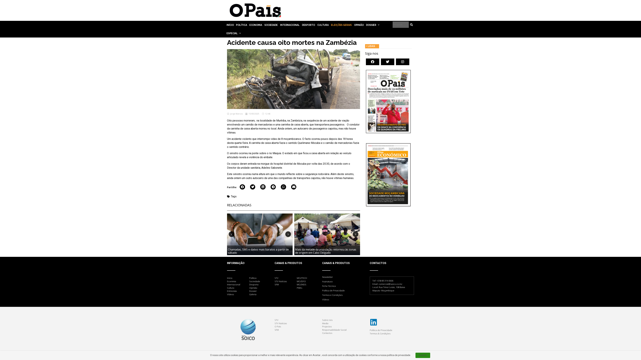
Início (230, 25)
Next (288, 234)
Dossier (371, 25)
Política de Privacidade (333, 290)
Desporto (308, 25)
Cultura (323, 25)
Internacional (290, 25)
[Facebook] (372, 61)
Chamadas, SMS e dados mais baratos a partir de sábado (258, 251)
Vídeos (325, 299)
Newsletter (327, 277)
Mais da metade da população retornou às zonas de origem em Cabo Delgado (325, 251)
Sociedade (271, 25)
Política (241, 25)
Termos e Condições (332, 295)
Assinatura (327, 281)
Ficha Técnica (329, 286)
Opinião (359, 25)
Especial (232, 33)
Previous (231, 234)
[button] (242, 187)
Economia (255, 25)
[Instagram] (402, 61)
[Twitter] (387, 61)
